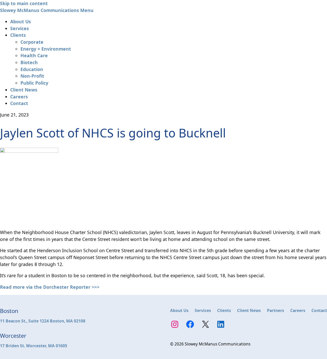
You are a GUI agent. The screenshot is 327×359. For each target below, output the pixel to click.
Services (19, 28)
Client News (23, 90)
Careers (19, 97)
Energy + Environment (45, 49)
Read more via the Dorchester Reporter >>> (49, 287)
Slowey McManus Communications (39, 10)
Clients (18, 35)
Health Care (34, 55)
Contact (19, 103)
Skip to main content (24, 3)
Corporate (31, 42)
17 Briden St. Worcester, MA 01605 (33, 346)
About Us (20, 21)
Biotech (29, 62)
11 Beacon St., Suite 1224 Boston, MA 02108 (42, 321)
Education (31, 69)
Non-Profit (32, 76)
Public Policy (34, 83)
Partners (275, 310)
